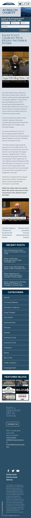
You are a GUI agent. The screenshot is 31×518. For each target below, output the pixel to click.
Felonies (7, 328)
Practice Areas (11, 477)
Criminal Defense (11, 302)
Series (6, 353)
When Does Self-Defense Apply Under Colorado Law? (15, 268)
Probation (8, 348)
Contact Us (12, 424)
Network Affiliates (2, 506)
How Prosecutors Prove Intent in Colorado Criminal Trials (15, 252)
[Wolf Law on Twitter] (13, 471)
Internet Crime (10, 338)
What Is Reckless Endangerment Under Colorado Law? (13, 260)
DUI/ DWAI (8, 318)
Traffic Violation (10, 363)
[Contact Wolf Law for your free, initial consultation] (20, 4)
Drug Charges (9, 312)
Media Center (11, 474)
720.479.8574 (24, 4)
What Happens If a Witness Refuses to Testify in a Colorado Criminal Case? (15, 283)
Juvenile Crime (10, 343)
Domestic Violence (11, 307)
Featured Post (9, 323)
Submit (24, 30)
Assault (7, 297)
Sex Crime (8, 358)
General (7, 333)
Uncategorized (10, 368)
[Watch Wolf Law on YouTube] (18, 471)
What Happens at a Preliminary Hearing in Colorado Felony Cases (13, 275)
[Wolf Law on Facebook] (8, 471)
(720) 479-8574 (11, 437)
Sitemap (9, 480)
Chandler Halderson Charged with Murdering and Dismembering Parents (8, 232)
